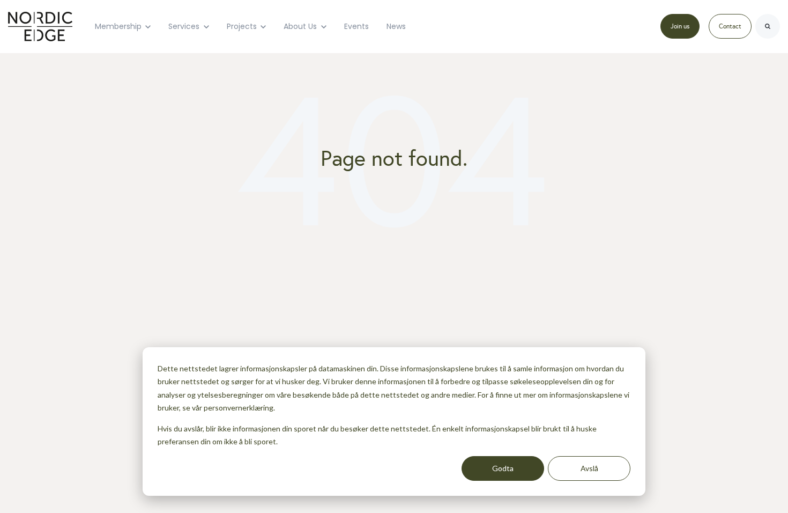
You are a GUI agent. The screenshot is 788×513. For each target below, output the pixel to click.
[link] (40, 26)
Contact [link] (730, 26)
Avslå (589, 468)
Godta (503, 468)
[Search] (767, 26)
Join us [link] (680, 26)
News (396, 26)
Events (356, 26)
